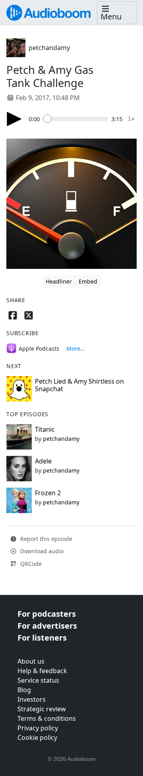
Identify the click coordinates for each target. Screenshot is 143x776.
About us (30, 661)
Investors (31, 699)
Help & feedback (42, 670)
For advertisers (47, 625)
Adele (43, 461)
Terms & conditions (46, 718)
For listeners (42, 637)
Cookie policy (37, 737)
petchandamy (49, 47)
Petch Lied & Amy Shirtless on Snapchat (79, 385)
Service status (38, 680)
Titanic (45, 429)
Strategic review (41, 709)
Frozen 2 (48, 492)
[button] (117, 13)
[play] (14, 119)
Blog (24, 689)
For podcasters (46, 613)
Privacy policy (37, 728)
